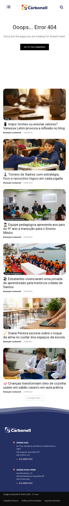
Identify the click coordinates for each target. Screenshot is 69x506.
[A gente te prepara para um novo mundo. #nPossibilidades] (34, 7)
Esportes (8, 169)
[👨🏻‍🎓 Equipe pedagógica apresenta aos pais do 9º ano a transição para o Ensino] (34, 205)
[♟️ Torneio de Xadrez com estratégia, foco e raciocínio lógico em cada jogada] (34, 154)
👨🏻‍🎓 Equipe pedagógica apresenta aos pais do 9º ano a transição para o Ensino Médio (34, 229)
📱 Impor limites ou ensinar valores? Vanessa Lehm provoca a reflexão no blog (34, 126)
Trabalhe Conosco (10, 501)
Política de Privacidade (31, 501)
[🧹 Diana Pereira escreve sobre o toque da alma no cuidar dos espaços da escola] (34, 313)
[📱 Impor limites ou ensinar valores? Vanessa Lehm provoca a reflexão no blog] (34, 104)
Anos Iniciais (10, 378)
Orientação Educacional (14, 219)
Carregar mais (33, 397)
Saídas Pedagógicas (13, 273)
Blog (7, 119)
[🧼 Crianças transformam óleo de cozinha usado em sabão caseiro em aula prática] (34, 363)
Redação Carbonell (12, 132)
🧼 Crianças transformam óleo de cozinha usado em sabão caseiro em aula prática (34, 385)
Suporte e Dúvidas (52, 501)
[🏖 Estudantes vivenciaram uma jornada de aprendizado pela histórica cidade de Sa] (34, 259)
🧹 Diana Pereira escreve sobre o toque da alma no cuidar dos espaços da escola (34, 335)
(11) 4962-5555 (26, 459)
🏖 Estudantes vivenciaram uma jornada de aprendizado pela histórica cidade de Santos (33, 283)
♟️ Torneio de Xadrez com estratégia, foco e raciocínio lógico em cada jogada (33, 176)
